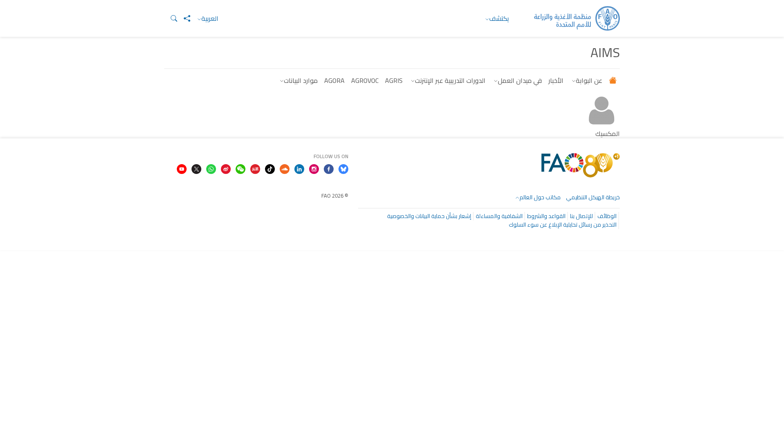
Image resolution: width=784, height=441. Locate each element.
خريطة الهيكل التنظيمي (593, 197)
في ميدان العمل (520, 80)
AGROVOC (365, 80)
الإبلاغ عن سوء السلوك (535, 224)
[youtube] (182, 168)
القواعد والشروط (546, 216)
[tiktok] (270, 168)
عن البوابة (589, 80)
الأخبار (556, 80)
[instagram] (314, 168)
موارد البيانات (301, 80)
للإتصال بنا (581, 216)
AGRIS (394, 80)
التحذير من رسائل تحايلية (590, 224)
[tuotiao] (255, 168)
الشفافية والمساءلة (499, 216)
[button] (170, 18)
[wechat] (240, 168)
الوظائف (607, 216)
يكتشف (499, 18)
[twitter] (196, 168)
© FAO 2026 (334, 195)
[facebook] (329, 168)
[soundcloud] (285, 168)
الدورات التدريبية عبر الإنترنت (450, 80)
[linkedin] (299, 168)
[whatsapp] (211, 168)
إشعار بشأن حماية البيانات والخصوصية (429, 216)
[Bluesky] (343, 168)
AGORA (334, 80)
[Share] (183, 18)
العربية (209, 18)
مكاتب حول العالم (540, 197)
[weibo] (226, 168)
